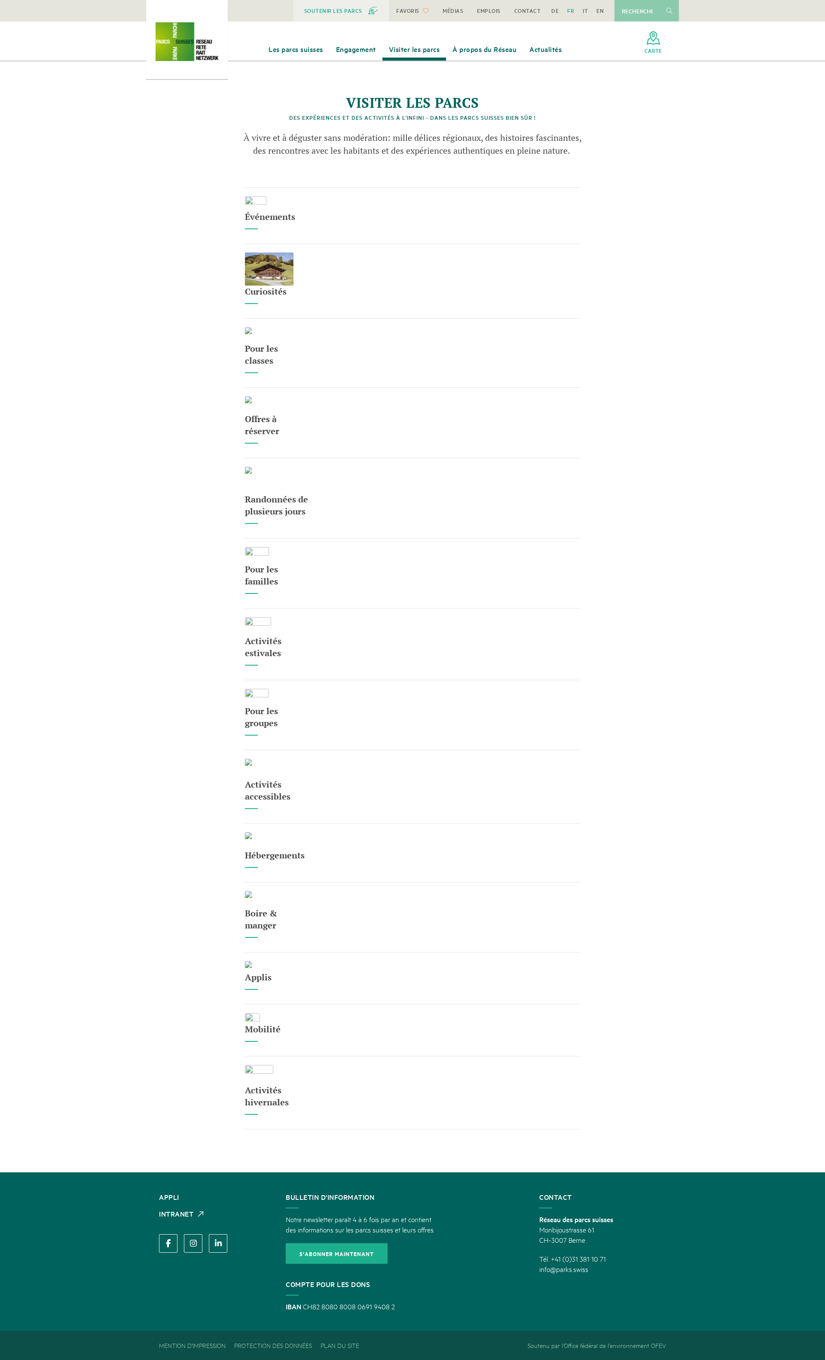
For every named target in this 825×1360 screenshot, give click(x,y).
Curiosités (266, 291)
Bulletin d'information (330, 1197)
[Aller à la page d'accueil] (187, 41)
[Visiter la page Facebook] (168, 1243)
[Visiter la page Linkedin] (218, 1243)
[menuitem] (341, 10)
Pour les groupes (261, 717)
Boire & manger (261, 919)
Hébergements (275, 855)
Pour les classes (261, 354)
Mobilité (263, 1029)
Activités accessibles (267, 790)
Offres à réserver (262, 425)
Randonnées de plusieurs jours (276, 505)
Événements (270, 216)
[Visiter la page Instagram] (193, 1243)
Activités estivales (263, 647)
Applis (258, 977)
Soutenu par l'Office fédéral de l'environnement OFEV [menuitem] (597, 1345)
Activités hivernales (267, 1096)
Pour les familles (261, 575)
